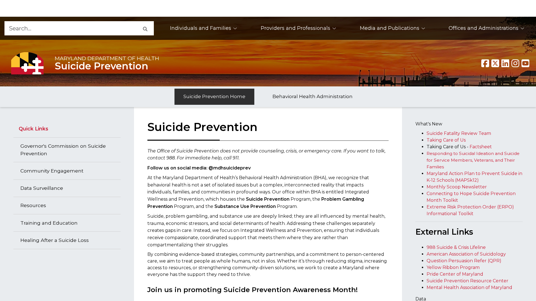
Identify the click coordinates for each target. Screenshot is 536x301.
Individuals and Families (200, 28)
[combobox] (70, 28)
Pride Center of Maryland (455, 274)
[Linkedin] (505, 63)
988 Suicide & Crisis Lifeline (456, 247)
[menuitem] (203, 28)
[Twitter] (495, 63)
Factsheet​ (481, 146)
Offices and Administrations (483, 28)
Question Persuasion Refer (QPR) (464, 260)
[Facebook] (485, 63)
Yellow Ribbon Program (453, 267)
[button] (145, 28)
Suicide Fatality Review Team (459, 133)
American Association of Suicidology (466, 254)
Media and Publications (389, 28)
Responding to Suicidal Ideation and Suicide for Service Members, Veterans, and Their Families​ (473, 160)
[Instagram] (515, 63)
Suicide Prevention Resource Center (467, 280)
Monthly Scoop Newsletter (457, 187)
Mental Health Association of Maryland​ (469, 287)
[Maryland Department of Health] (27, 63)
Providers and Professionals (295, 28)
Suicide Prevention (101, 66)
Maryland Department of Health (107, 58)
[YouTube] (525, 63)
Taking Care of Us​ (446, 140)
